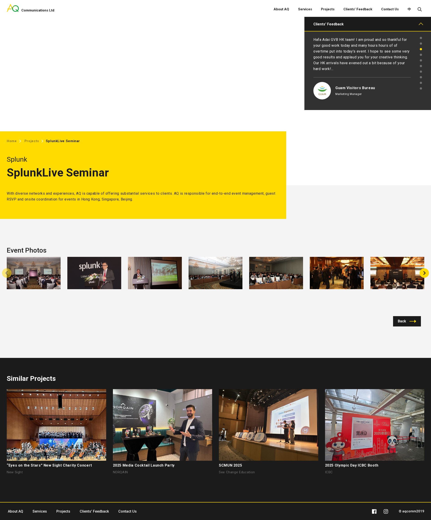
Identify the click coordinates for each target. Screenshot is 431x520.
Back (402, 321)
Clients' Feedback (328, 24)
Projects (327, 9)
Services (305, 9)
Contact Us (390, 9)
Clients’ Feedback (357, 9)
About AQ (281, 9)
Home (12, 141)
